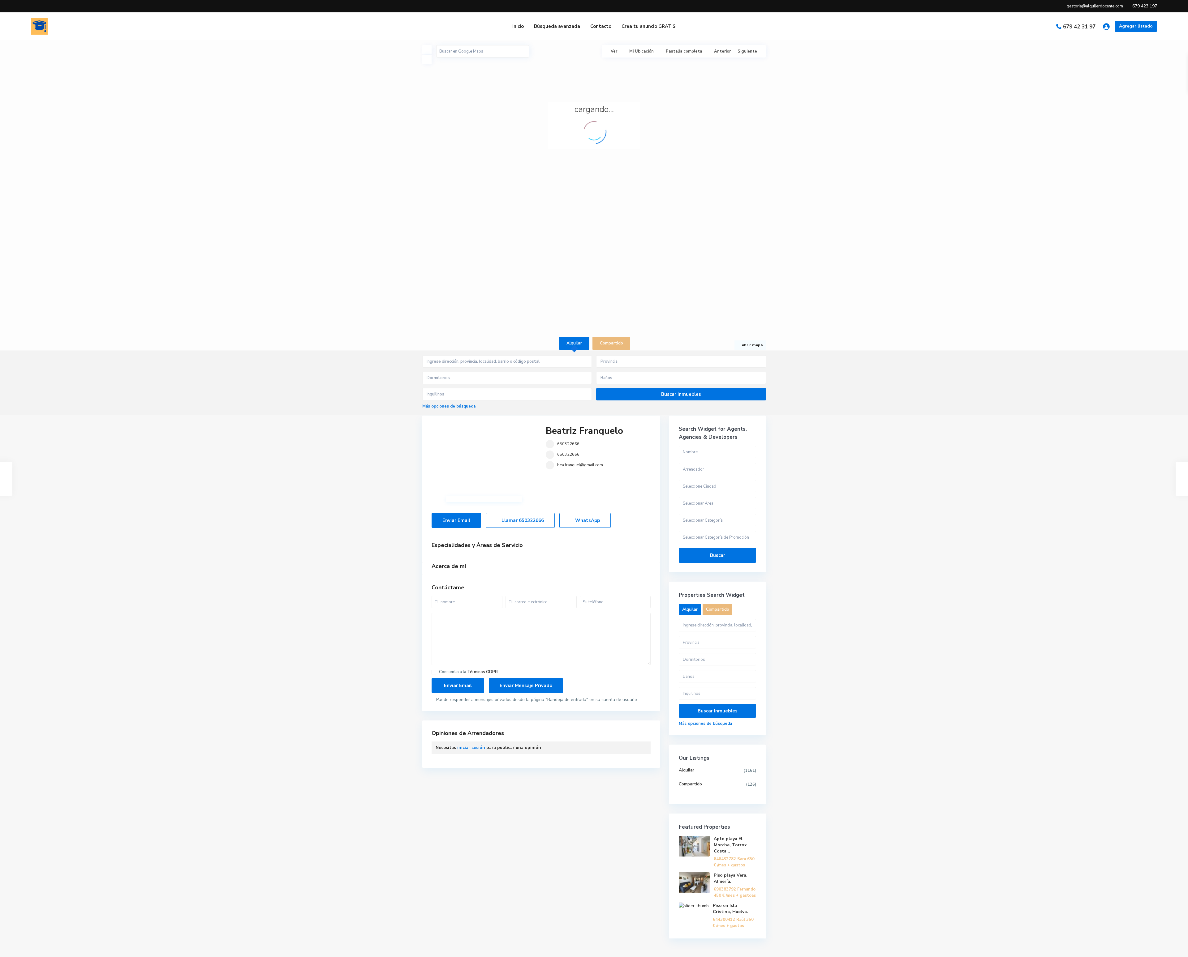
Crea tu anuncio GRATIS (649, 26)
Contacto (600, 26)
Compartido (690, 784)
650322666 (568, 444)
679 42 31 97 (1079, 26)
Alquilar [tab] (574, 343)
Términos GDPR (482, 672)
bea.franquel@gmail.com (580, 465)
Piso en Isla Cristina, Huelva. (730, 909)
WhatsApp (587, 520)
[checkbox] (434, 672)
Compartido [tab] (611, 343)
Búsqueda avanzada (557, 26)
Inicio (518, 26)
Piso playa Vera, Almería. (730, 878)
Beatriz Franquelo (584, 431)
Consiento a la (468, 672)
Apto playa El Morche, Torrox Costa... (730, 845)
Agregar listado (1136, 26)
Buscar (717, 555)
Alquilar (686, 770)
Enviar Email (456, 520)
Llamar (522, 520)
